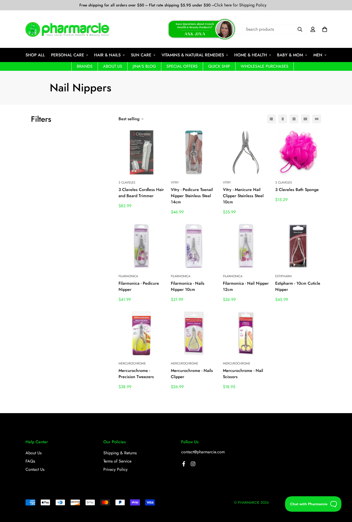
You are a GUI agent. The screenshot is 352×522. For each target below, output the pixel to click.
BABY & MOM (290, 55)
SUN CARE (141, 55)
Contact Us (35, 469)
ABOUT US (112, 66)
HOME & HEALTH (250, 55)
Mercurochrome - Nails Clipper (192, 374)
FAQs (30, 461)
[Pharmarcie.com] (67, 29)
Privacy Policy (115, 469)
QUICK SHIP (219, 66)
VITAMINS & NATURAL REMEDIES (193, 55)
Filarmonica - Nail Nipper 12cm (246, 286)
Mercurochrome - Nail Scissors (243, 374)
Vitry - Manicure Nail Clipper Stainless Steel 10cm (243, 196)
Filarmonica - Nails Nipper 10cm (187, 286)
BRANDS (85, 66)
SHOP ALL (35, 55)
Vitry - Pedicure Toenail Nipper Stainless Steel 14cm (192, 196)
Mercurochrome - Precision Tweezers (136, 374)
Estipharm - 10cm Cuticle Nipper (297, 286)
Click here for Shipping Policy (240, 5)
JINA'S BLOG (144, 66)
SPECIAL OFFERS (182, 66)
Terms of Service (117, 461)
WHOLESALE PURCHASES (264, 66)
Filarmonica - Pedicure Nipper (139, 286)
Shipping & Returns (120, 453)
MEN (317, 55)
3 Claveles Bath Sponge (297, 190)
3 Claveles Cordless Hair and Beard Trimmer (141, 193)
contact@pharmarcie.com (203, 452)
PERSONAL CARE (67, 55)
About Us (33, 453)
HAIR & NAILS (107, 55)
